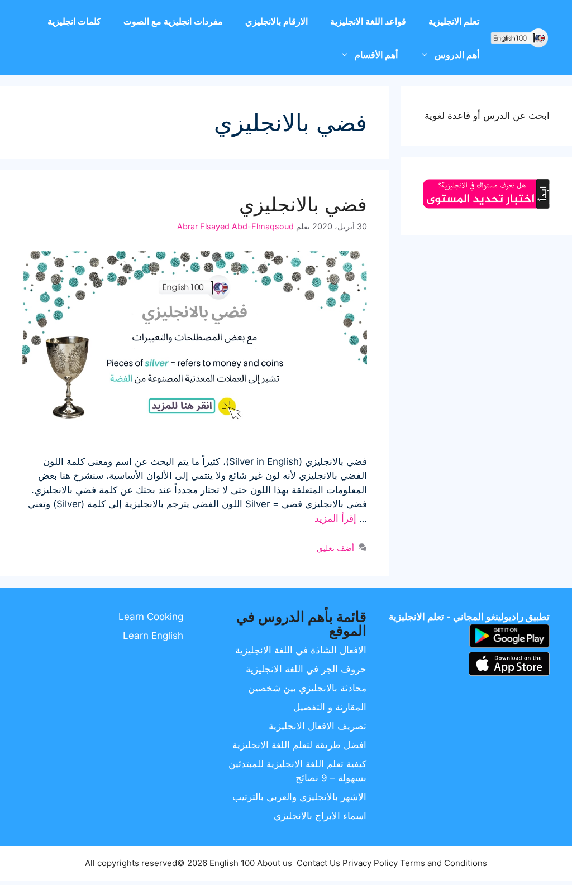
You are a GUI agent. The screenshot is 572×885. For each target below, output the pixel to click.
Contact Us (318, 863)
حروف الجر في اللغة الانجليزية (306, 669)
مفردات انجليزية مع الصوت (173, 21)
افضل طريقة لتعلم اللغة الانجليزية (299, 745)
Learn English (153, 635)
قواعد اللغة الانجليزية (368, 21)
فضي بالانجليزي (303, 204)
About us (274, 863)
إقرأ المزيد (335, 518)
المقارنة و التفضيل (329, 707)
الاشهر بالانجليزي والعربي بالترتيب (299, 796)
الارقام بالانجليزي (276, 21)
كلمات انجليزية (74, 21)
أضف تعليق (335, 547)
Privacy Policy (370, 863)
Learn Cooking (150, 616)
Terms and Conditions (443, 863)
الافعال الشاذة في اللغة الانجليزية (300, 650)
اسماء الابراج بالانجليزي (320, 815)
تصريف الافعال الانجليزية (317, 726)
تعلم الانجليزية (453, 21)
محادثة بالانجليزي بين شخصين (307, 688)
